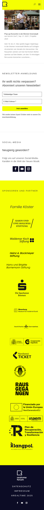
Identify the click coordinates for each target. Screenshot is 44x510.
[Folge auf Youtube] (22, 169)
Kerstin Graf (12, 36)
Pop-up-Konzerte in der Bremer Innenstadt (21, 34)
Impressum (22, 491)
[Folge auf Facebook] (15, 169)
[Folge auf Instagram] (28, 169)
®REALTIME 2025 (22, 495)
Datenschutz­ (21, 486)
